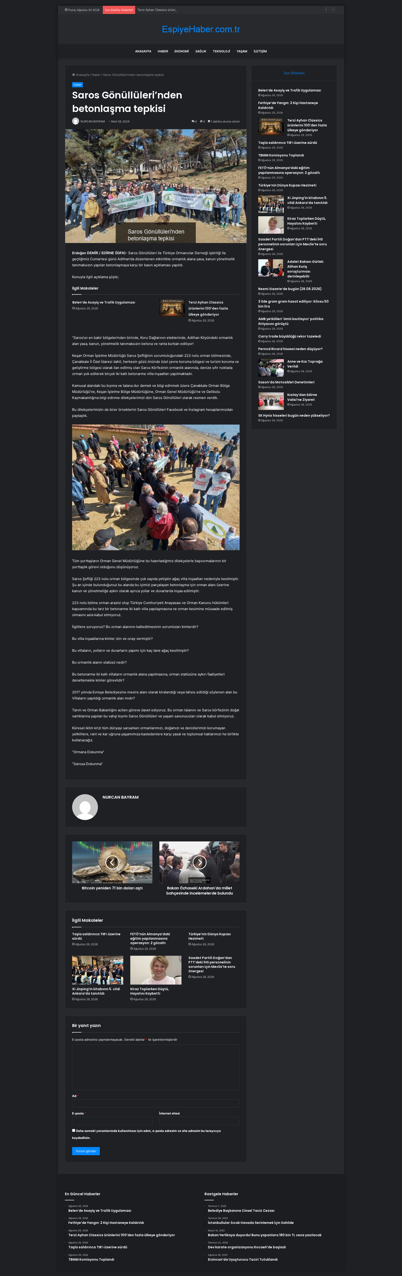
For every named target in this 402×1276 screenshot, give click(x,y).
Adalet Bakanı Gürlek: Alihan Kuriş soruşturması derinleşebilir (305, 269)
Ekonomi (181, 51)
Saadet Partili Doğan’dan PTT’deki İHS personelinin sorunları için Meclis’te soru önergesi (211, 964)
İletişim (260, 51)
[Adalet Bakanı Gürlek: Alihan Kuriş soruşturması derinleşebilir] (271, 268)
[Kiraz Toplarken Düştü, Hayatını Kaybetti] (155, 970)
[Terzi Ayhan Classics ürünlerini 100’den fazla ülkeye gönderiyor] (172, 308)
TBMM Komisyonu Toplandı (281, 155)
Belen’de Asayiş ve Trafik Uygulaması (103, 302)
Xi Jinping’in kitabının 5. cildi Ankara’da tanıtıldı (96, 991)
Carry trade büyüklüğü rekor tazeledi (289, 336)
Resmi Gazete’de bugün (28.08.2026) (290, 289)
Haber (163, 51)
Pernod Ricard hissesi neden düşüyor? (290, 349)
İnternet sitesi (169, 1113)
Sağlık (200, 51)
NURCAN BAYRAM (121, 797)
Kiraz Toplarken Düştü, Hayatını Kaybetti (149, 991)
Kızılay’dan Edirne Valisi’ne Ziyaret (302, 397)
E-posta (79, 1113)
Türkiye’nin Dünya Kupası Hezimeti (209, 936)
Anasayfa (143, 51)
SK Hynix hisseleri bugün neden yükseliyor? (294, 415)
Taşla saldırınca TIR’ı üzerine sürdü (96, 936)
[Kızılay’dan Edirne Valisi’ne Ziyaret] (271, 401)
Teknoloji (221, 51)
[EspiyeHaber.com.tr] (201, 29)
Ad (75, 1096)
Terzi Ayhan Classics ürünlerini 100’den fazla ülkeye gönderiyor (182, 10)
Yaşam (242, 51)
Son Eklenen (294, 73)
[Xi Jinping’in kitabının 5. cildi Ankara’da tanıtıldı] (97, 970)
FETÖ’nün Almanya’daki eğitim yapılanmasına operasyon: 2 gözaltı (150, 938)
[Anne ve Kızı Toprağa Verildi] (271, 368)
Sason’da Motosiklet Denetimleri (286, 382)
